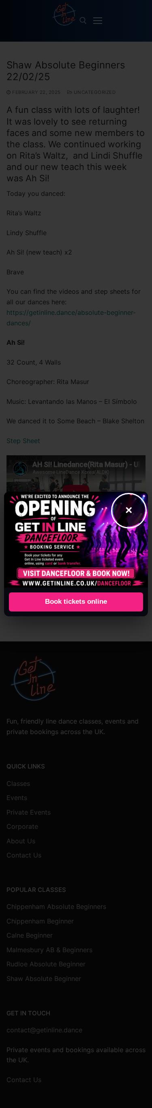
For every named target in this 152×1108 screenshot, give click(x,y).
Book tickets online (76, 601)
